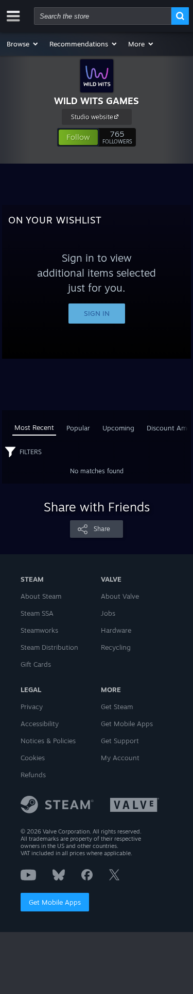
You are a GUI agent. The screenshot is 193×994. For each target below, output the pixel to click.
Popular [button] (78, 428)
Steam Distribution (49, 647)
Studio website (92, 117)
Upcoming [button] (118, 428)
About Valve (120, 596)
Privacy (32, 706)
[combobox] (102, 16)
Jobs (108, 613)
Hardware (116, 630)
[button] (23, 44)
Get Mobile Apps (55, 902)
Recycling (116, 647)
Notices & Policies (48, 740)
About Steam (41, 596)
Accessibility (40, 723)
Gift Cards (36, 664)
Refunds (33, 775)
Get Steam (117, 706)
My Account (120, 757)
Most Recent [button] (34, 427)
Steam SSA (37, 613)
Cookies (33, 757)
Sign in (97, 313)
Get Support (120, 740)
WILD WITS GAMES (96, 100)
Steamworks (39, 630)
